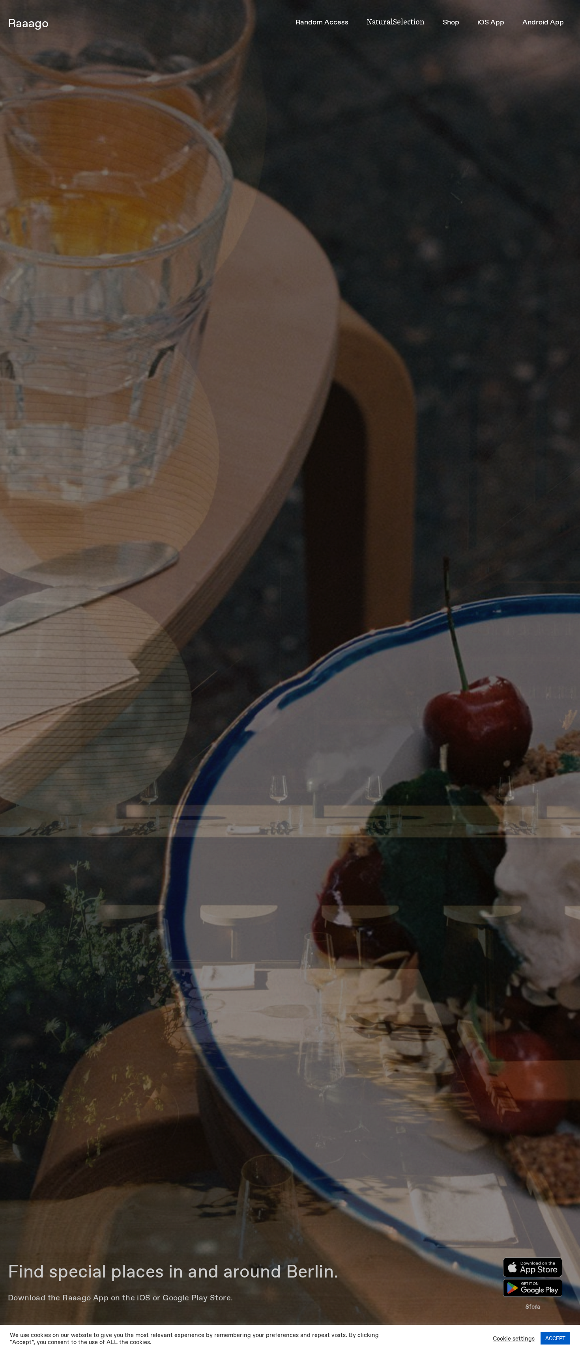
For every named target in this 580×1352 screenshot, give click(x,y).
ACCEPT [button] (555, 1338)
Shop (451, 22)
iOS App (490, 22)
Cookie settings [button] (514, 1338)
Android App (543, 22)
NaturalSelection (396, 21)
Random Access (322, 22)
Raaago (28, 23)
